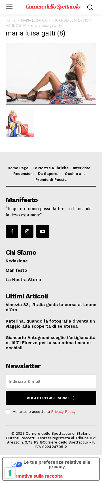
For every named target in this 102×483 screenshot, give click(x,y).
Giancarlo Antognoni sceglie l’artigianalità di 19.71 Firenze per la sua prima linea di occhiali (50, 342)
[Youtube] (42, 231)
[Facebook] (12, 231)
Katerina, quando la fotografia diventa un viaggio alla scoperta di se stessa (50, 324)
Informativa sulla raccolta (35, 476)
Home (11, 20)
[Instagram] (27, 231)
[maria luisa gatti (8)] (51, 103)
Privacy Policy (63, 411)
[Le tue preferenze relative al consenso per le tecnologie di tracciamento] (10, 473)
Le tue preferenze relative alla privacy (57, 464)
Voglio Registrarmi (48, 398)
